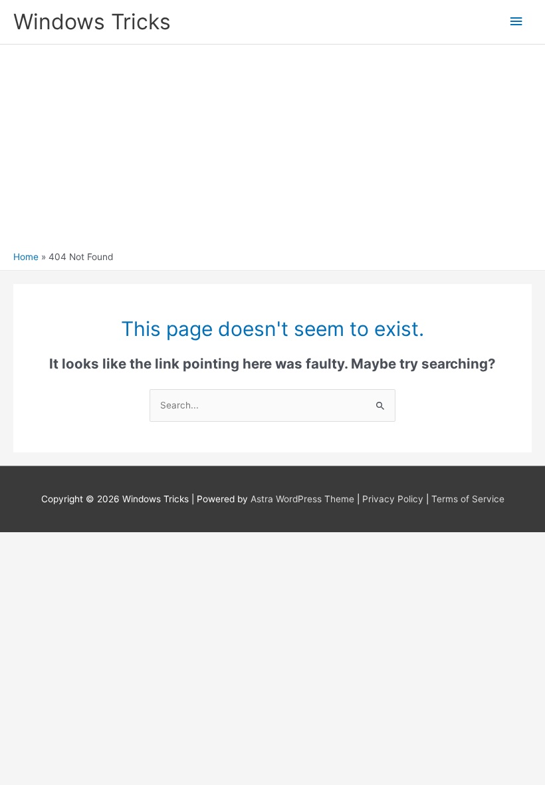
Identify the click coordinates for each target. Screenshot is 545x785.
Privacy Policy (392, 499)
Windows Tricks (92, 22)
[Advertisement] (272, 151)
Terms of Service (467, 499)
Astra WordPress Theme (302, 499)
